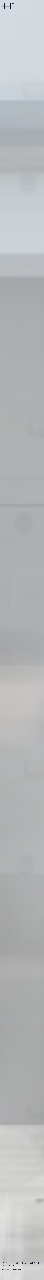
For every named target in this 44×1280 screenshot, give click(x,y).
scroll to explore (11, 1270)
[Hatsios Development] (8, 6)
